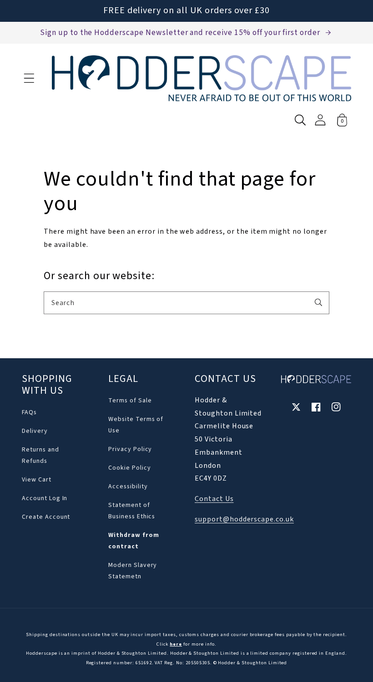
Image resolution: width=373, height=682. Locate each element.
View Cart (36, 479)
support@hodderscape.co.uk (244, 519)
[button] (29, 78)
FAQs (29, 412)
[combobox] (186, 303)
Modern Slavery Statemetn (132, 571)
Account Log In (44, 498)
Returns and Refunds (40, 455)
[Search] (318, 302)
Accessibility (127, 486)
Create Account (46, 517)
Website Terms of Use (135, 425)
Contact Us (214, 499)
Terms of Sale (129, 400)
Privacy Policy (130, 449)
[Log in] (320, 119)
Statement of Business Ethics (131, 511)
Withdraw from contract (133, 541)
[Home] (201, 78)
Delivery (35, 431)
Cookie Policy (129, 467)
